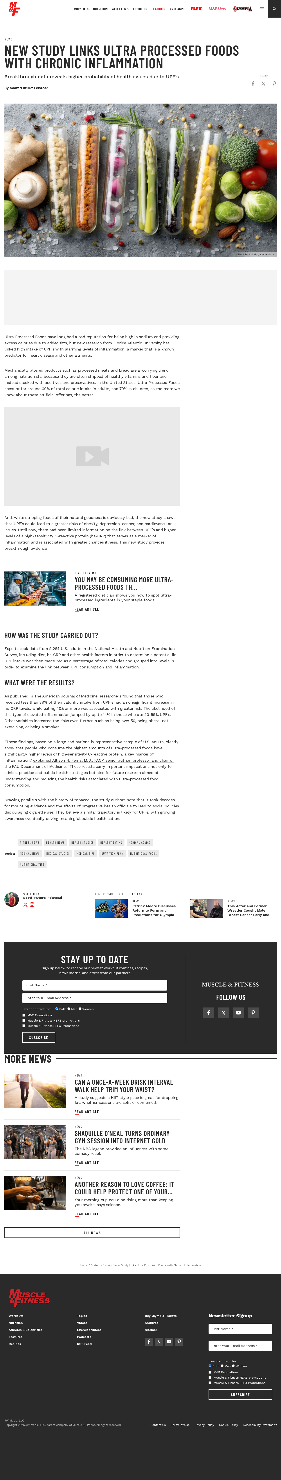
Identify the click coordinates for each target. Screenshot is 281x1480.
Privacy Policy (204, 1425)
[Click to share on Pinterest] (274, 83)
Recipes (15, 1344)
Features (158, 9)
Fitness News (30, 842)
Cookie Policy (228, 1425)
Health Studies (82, 842)
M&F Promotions (39, 1015)
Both (62, 1009)
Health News (55, 842)
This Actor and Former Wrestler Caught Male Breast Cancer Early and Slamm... (248, 912)
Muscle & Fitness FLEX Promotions (53, 1025)
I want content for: (36, 1009)
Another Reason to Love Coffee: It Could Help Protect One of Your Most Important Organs (124, 1191)
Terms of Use (180, 1425)
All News (92, 1232)
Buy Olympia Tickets (161, 1316)
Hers (217, 9)
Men (74, 1009)
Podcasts (84, 1337)
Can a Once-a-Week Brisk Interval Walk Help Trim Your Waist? (124, 1085)
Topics (82, 1316)
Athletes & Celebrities (129, 9)
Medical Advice (140, 842)
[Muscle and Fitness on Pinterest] (253, 1012)
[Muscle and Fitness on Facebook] (208, 1012)
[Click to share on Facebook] (253, 83)
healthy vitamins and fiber (134, 376)
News (8, 39)
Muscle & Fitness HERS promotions (53, 1020)
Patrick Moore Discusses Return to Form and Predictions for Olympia (154, 910)
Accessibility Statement (260, 1425)
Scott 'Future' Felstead (29, 88)
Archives (151, 1323)
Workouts (81, 9)
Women (88, 1009)
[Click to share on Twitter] (263, 83)
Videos (82, 1323)
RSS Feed (84, 1344)
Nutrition (100, 9)
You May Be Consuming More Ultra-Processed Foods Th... (124, 583)
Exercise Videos (89, 1330)
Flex (196, 9)
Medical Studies (58, 853)
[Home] (14, 14)
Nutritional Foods (143, 853)
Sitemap (151, 1330)
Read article (87, 609)
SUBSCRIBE (38, 1037)
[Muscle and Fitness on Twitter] (223, 1012)
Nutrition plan (112, 853)
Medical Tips (86, 853)
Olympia (243, 9)
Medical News (30, 853)
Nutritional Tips (32, 864)
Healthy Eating (86, 573)
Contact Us (158, 1425)
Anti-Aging (178, 9)
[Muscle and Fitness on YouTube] (238, 1012)
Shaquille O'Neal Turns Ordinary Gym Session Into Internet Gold (122, 1137)
